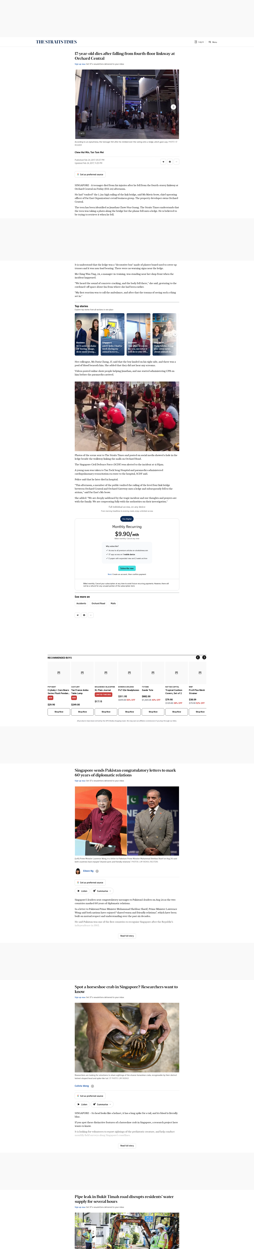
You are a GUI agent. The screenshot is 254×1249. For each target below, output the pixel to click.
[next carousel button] (173, 107)
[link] (56, 42)
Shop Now (59, 712)
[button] (199, 42)
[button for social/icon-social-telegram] (163, 162)
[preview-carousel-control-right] (175, 334)
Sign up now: (80, 64)
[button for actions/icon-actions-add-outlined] (97, 871)
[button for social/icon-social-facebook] (170, 162)
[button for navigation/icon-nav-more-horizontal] (176, 162)
